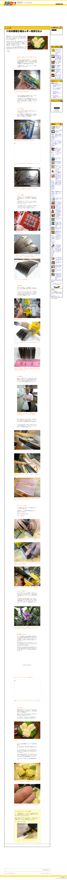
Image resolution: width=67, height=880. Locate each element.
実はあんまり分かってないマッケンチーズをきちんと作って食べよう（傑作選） (58, 51)
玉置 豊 (8, 51)
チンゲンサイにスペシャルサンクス (58, 153)
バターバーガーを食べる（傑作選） (58, 62)
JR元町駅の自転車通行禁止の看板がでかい (58, 266)
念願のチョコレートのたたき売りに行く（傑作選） (58, 149)
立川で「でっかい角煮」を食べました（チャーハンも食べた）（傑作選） (58, 76)
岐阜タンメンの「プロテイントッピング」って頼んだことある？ (58, 167)
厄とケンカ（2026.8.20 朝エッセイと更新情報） (57, 88)
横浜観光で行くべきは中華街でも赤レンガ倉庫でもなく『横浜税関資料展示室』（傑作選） (58, 58)
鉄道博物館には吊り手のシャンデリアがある (58, 192)
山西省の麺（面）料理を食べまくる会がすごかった (58, 232)
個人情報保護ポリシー (63, 877)
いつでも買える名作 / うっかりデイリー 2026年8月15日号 (58, 258)
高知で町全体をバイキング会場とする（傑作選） (58, 215)
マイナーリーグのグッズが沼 (58, 270)
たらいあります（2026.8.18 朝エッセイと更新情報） (57, 96)
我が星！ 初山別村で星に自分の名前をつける (58, 135)
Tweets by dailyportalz (54, 298)
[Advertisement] (33, 16)
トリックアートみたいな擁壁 (58, 262)
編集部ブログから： (55, 83)
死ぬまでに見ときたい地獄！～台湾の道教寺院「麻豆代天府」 (58, 224)
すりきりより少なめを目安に (58, 198)
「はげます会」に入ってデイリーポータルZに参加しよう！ (57, 284)
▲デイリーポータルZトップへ (10, 873)
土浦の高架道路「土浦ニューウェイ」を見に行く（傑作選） (58, 71)
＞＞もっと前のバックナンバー (56, 279)
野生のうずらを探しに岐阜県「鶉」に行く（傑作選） (58, 249)
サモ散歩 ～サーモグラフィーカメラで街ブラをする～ (58, 207)
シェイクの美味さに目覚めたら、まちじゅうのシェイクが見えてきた (58, 237)
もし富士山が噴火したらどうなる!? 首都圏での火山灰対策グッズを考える (58, 182)
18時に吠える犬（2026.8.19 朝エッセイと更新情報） (57, 92)
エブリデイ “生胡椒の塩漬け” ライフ (58, 131)
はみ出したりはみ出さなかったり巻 (58, 228)
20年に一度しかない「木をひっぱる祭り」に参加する (58, 202)
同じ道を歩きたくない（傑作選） (58, 66)
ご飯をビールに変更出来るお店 (58, 127)
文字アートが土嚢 (58, 218)
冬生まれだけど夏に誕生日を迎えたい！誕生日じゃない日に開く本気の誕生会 (58, 275)
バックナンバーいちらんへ (45, 873)
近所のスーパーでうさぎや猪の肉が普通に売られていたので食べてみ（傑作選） (58, 176)
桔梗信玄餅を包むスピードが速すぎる (58, 162)
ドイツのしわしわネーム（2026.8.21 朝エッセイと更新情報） (57, 85)
